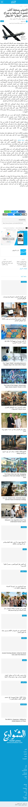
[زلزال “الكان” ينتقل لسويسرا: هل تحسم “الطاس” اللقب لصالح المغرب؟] (14, 688)
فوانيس (2, 21)
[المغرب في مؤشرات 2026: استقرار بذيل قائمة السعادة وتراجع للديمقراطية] (14, 599)
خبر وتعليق (23, 571)
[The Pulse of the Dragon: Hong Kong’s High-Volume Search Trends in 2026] (14, 376)
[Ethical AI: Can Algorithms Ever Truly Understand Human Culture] (14, 510)
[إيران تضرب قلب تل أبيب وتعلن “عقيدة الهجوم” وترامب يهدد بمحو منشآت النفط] (14, 666)
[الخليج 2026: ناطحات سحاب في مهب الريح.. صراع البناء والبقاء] (14, 442)
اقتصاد (24, 392)
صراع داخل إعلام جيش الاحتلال (22, 229)
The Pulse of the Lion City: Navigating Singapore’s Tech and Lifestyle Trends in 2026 (14, 475)
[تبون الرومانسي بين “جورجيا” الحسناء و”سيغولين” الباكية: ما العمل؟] (14, 577)
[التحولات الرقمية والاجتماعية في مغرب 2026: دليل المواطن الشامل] (14, 309)
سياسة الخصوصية (25, 769)
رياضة (24, 549)
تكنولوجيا (25, 758)
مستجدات (24, 281)
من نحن (26, 766)
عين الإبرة (24, 682)
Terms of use (25, 793)
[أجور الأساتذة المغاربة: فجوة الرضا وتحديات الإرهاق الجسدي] (14, 287)
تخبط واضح (21, 140)
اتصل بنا (25, 777)
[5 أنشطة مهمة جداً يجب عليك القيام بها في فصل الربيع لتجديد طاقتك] (14, 533)
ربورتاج (24, 615)
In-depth (23, 370)
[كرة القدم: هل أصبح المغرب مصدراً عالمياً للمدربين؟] (14, 555)
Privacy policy (25, 798)
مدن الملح (23, 436)
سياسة (24, 593)
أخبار (26, 749)
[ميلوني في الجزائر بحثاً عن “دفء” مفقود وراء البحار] (14, 420)
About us (25, 785)
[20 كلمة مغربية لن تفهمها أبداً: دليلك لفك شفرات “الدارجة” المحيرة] (14, 332)
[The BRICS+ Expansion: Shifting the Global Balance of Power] (14, 710)
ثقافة (25, 326)
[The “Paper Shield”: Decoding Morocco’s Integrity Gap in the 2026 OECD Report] (14, 354)
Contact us (25, 789)
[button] (21, 212)
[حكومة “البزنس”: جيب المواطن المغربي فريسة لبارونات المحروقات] (14, 398)
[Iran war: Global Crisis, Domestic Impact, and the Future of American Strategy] (14, 488)
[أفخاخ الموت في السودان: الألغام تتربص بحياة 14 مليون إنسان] (14, 621)
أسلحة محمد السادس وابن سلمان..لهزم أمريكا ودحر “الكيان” (7, 263)
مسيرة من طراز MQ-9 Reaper (11, 229)
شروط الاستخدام (25, 773)
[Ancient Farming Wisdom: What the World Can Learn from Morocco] (14, 644)
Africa (24, 348)
